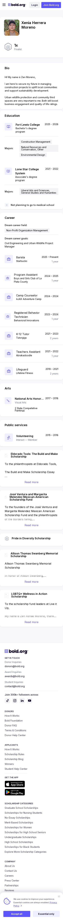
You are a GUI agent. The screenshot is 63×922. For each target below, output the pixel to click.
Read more (31, 482)
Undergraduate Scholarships (20, 837)
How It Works (12, 715)
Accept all (16, 913)
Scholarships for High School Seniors (25, 832)
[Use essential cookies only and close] (59, 896)
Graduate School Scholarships (21, 807)
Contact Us (11, 870)
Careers (9, 875)
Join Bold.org (51, 5)
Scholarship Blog (14, 759)
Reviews (9, 890)
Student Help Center (16, 768)
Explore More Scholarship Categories (25, 851)
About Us (10, 865)
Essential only (46, 913)
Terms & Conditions (15, 730)
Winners (9, 764)
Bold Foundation (14, 720)
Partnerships (11, 885)
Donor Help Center (15, 735)
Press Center (12, 880)
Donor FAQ (11, 725)
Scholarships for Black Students (22, 846)
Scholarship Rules (14, 754)
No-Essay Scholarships (17, 817)
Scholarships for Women (18, 827)
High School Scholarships (19, 842)
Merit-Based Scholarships (19, 822)
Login (34, 5)
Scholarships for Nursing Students (23, 812)
